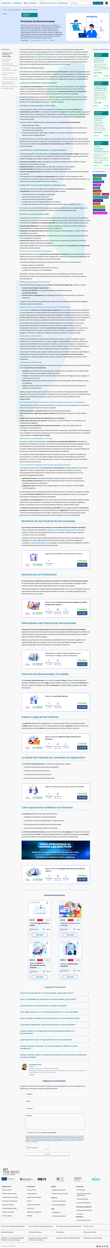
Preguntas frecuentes (58, 1190)
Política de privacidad (9, 1193)
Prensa (29, 1201)
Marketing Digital (7, 1232)
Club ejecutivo (56, 1212)
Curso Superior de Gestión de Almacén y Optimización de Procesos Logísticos (54, 1226)
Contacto (33, 3)
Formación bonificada (84, 1220)
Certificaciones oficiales (84, 1210)
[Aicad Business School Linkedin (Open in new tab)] (97, 1246)
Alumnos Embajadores (59, 1205)
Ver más (82, 565)
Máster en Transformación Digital (13, 1238)
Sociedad (105, 194)
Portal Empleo (81, 1190)
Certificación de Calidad (10, 1197)
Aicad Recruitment (82, 1199)
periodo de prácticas (39, 543)
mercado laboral (59, 64)
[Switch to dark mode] (106, 3)
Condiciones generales (9, 1208)
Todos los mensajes (100, 175)
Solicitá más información (60, 1193)
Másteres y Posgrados (34, 1212)
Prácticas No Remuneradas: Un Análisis (9, 69)
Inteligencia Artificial (100, 213)
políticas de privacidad (48, 1132)
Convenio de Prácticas (59, 1201)
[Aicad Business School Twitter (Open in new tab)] (102, 1246)
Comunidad (97, 178)
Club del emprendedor (59, 1216)
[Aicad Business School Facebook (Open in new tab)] (107, 1246)
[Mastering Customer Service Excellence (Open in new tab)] (70, 909)
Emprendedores (32, 1193)
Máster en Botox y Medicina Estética (68, 1238)
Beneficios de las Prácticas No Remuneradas (7, 54)
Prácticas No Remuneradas (30, 9)
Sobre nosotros (7, 1190)
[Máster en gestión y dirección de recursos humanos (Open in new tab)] (40, 949)
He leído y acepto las (41, 1132)
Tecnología (97, 191)
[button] (62, 14)
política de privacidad (78, 1136)
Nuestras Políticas (8, 1205)
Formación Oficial (99, 210)
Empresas (97, 203)
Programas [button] (5, 3)
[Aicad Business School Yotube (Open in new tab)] (100, 1246)
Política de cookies (8, 1212)
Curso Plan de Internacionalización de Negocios (17, 1226)
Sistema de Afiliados (33, 1205)
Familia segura (7, 1216)
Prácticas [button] (17, 3)
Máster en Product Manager (11, 1240)
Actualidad (97, 185)
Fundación (30, 1208)
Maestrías (97, 194)
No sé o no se (89, 1226)
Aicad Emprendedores (84, 1203)
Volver (5, 14)
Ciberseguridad (98, 182)
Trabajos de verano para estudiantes (69, 1226)
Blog (26, 3)
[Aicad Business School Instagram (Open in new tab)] (105, 1246)
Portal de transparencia (9, 1201)
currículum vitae (27, 535)
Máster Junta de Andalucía (38, 1238)
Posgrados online (99, 207)
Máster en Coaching (36, 1240)
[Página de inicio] (1, 10)
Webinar (29, 1216)
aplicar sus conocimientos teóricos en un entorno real (65, 530)
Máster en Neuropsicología (93, 1238)
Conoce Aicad (31, 1190)
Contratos (80, 1214)
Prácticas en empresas (15, 9)
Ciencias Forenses (35, 1232)
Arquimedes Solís (35, 1065)
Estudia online (98, 200)
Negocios (96, 188)
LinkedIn (31, 1075)
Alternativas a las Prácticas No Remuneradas (10, 64)
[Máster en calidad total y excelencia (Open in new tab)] (70, 949)
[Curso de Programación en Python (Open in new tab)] (40, 909)
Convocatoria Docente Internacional (84, 1194)
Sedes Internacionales (34, 1197)
